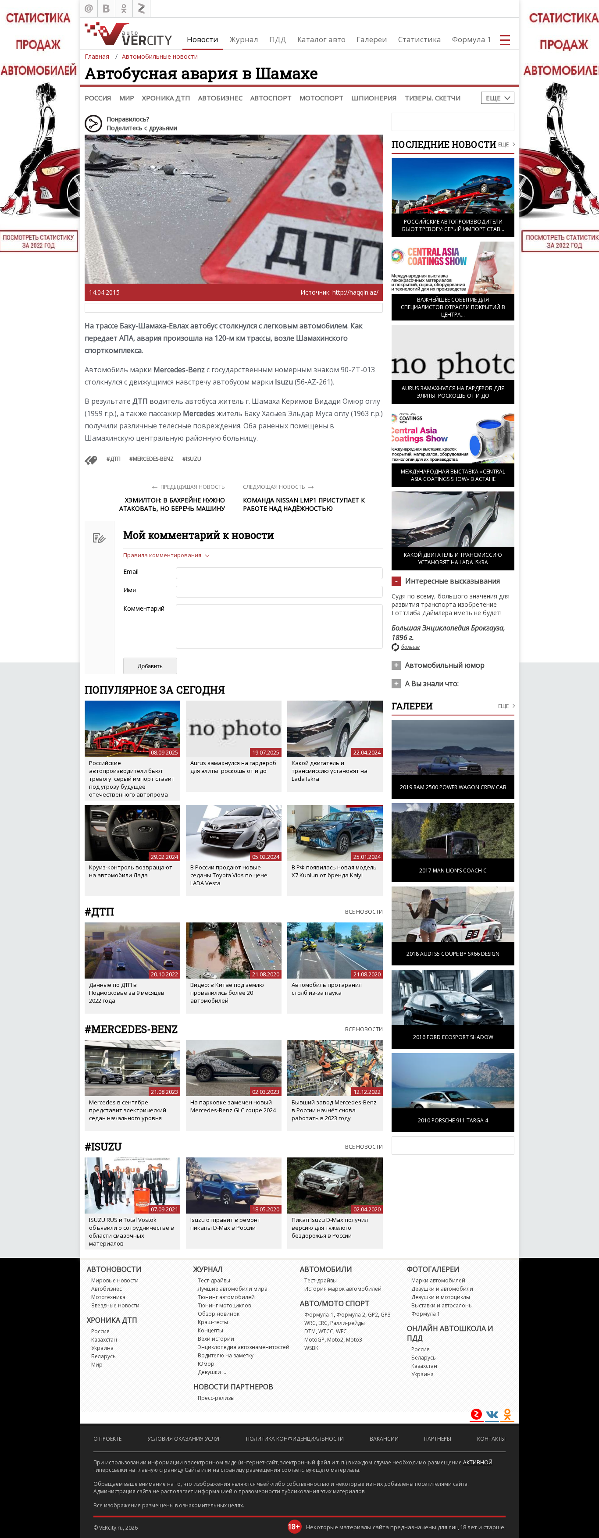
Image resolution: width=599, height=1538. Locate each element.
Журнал (243, 39)
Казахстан (104, 1339)
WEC (341, 1331)
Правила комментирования (162, 555)
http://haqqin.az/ (355, 292)
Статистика (419, 39)
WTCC (325, 1331)
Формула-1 (319, 1314)
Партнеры (437, 1438)
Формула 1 (472, 39)
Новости (202, 39)
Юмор (206, 1363)
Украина (102, 1348)
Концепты (210, 1330)
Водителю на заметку (225, 1355)
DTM (310, 1331)
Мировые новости (115, 1280)
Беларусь (103, 1356)
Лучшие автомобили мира (232, 1288)
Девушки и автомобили (442, 1288)
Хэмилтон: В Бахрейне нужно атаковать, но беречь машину (172, 504)
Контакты (491, 1438)
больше (410, 647)
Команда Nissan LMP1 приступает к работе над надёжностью (304, 504)
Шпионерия (374, 97)
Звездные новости (115, 1305)
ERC (323, 1323)
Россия (98, 97)
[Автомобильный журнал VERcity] (128, 33)
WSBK (311, 1348)
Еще (493, 97)
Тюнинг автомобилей (226, 1297)
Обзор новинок (218, 1313)
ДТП (115, 459)
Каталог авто (321, 39)
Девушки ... (212, 1372)
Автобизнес (220, 97)
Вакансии (384, 1438)
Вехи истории (216, 1338)
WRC (310, 1323)
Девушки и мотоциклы (440, 1297)
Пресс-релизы (216, 1398)
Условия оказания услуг (184, 1438)
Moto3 (354, 1339)
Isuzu (193, 459)
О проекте (107, 1438)
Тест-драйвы (214, 1280)
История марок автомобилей (343, 1288)
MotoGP (314, 1339)
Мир (126, 97)
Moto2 (335, 1339)
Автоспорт (271, 97)
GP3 (386, 1314)
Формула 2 (350, 1314)
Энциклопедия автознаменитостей (243, 1347)
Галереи (372, 39)
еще (503, 706)
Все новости (364, 911)
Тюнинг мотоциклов (224, 1305)
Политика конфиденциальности (295, 1438)
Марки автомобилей (438, 1280)
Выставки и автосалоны (442, 1305)
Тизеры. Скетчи (432, 97)
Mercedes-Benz (153, 459)
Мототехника (108, 1297)
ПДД (277, 39)
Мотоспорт (321, 97)
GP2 (373, 1314)
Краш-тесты (213, 1322)
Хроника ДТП (166, 97)
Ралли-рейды (347, 1323)
